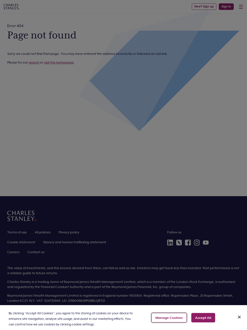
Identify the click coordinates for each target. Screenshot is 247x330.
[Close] (239, 317)
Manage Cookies (169, 317)
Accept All (203, 317)
